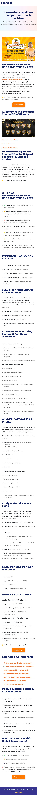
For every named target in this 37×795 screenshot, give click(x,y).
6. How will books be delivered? (15, 680)
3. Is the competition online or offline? (17, 670)
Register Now (18, 105)
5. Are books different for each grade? (17, 677)
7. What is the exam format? (14, 684)
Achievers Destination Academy (12, 79)
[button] (18, 663)
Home (4, 22)
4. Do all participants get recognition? (17, 673)
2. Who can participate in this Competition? (19, 666)
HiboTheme (18, 792)
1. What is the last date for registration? (18, 663)
